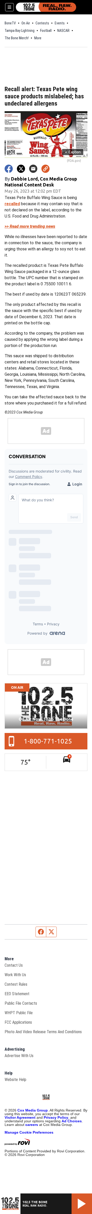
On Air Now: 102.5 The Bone (46, 719)
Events (60, 23)
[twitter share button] (21, 169)
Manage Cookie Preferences (29, 1132)
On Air (25, 23)
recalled (12, 203)
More (37, 38)
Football (46, 31)
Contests (42, 23)
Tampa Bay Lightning (19, 31)
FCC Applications (18, 1022)
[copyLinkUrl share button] (45, 169)
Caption (73, 152)
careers (31, 1125)
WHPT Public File (19, 1012)
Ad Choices (72, 1121)
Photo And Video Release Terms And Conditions (43, 1031)
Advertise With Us (19, 1055)
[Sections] (9, 7)
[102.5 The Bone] (46, 7)
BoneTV (10, 23)
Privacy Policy (56, 1117)
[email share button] (33, 169)
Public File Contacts (21, 1003)
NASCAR (63, 31)
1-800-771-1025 (48, 741)
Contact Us (14, 965)
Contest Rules (16, 984)
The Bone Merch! (17, 38)
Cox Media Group (32, 1110)
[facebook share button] (9, 169)
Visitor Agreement (20, 1117)
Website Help (15, 1079)
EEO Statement (17, 993)
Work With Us (15, 974)
